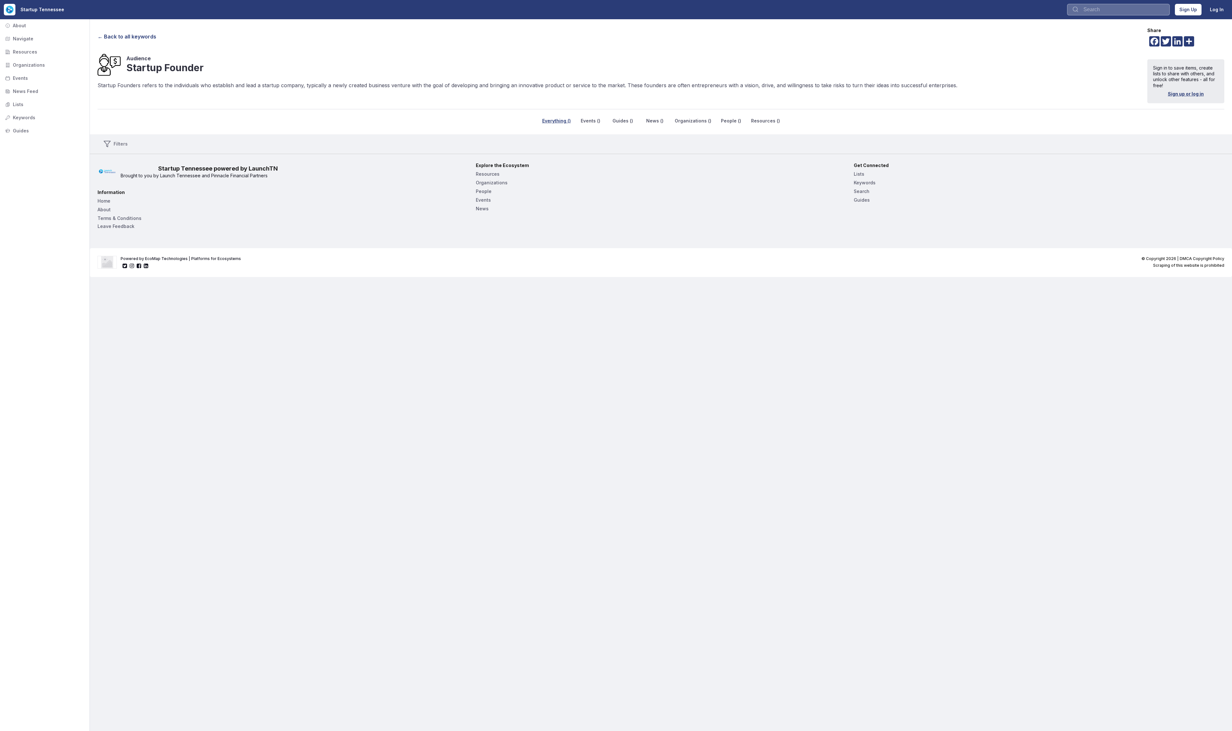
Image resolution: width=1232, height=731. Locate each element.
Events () (590, 120)
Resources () (765, 120)
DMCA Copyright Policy (1202, 258)
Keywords (19, 117)
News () (654, 120)
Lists (13, 104)
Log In (1217, 9)
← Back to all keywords (127, 36)
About (15, 25)
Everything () (556, 120)
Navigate (18, 38)
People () (731, 120)
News (482, 208)
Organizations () (693, 120)
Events (16, 78)
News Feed (21, 91)
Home (104, 201)
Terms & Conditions (119, 218)
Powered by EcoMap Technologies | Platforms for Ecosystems (181, 258)
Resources (20, 52)
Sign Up (1188, 9)
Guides (16, 130)
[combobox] (1118, 9)
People (484, 191)
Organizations (24, 65)
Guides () (622, 120)
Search (861, 191)
